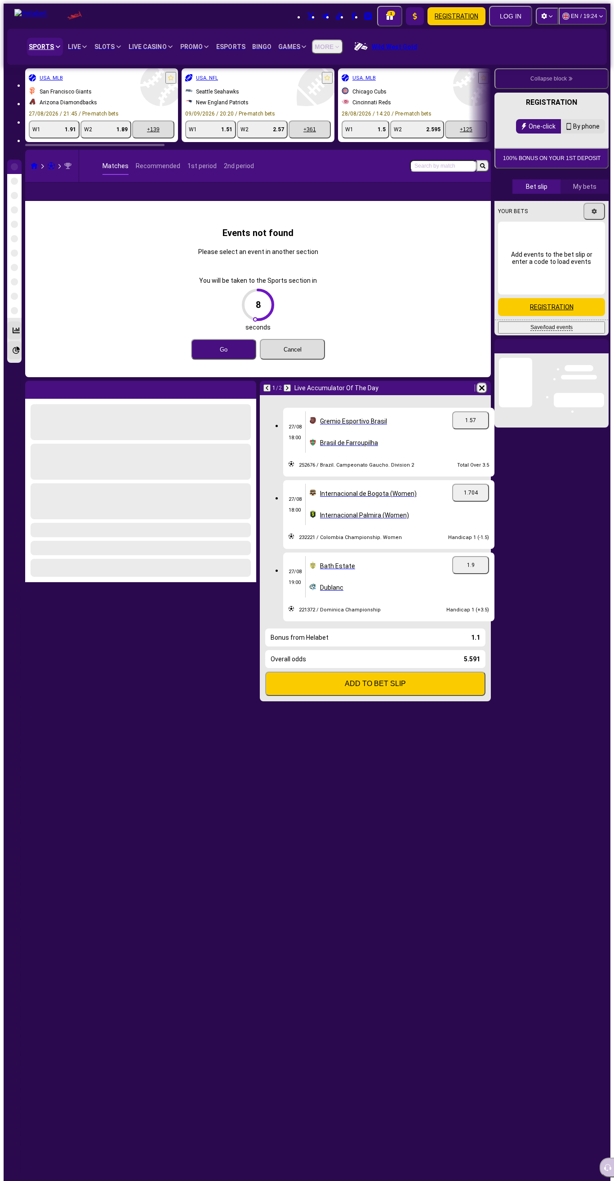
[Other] (456, 198)
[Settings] (547, 16)
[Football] (51, 166)
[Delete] (481, 402)
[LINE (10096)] (34, 166)
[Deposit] (415, 16)
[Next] (287, 402)
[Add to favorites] (170, 78)
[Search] (482, 166)
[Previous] (267, 402)
